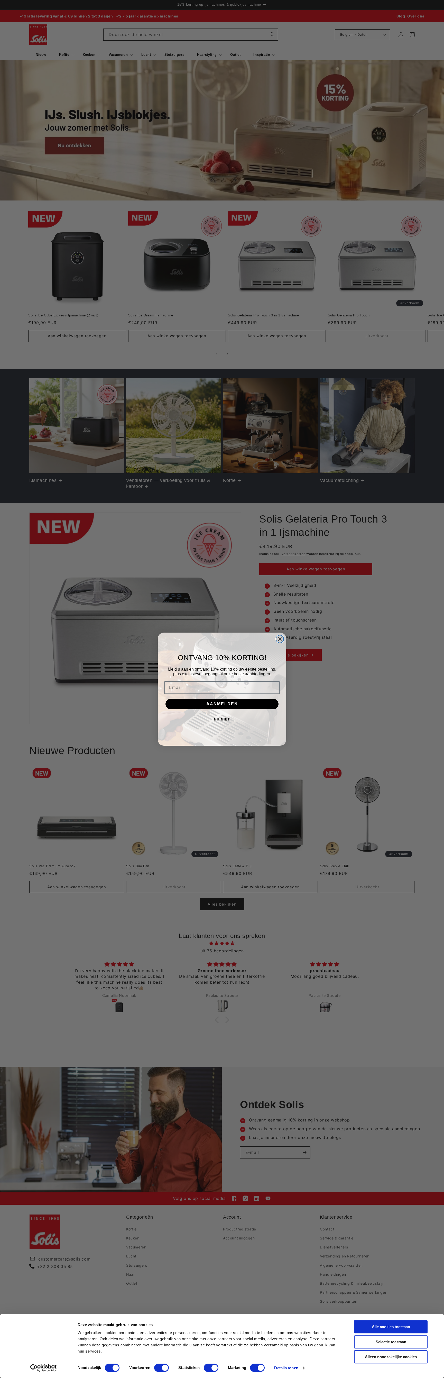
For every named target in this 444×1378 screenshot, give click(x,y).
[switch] (161, 1368)
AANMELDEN (222, 704)
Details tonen (286, 1368)
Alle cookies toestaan (391, 1327)
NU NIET (222, 719)
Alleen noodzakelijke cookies (391, 1357)
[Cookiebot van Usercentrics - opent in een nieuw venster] (43, 1368)
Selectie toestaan (391, 1342)
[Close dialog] (280, 639)
